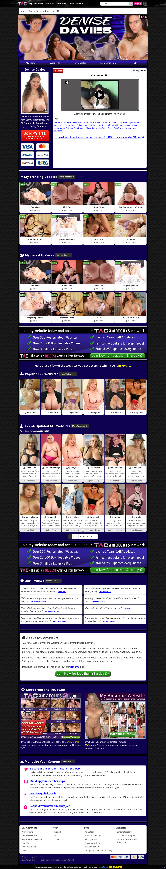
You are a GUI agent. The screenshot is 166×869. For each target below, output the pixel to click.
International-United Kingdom (96, 122)
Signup (138, 3)
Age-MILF (57, 122)
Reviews (74, 666)
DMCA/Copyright (92, 843)
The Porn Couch (98, 601)
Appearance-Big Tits (72, 122)
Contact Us (58, 839)
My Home (30, 62)
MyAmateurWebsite (95, 745)
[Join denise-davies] (100, 94)
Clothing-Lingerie (116, 125)
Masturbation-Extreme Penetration (68, 128)
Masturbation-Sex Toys (96, 128)
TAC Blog (26, 843)
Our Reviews (27, 832)
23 (95, 536)
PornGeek (62, 591)
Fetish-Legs (82, 125)
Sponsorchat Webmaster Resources (127, 840)
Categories (61, 3)
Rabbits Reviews (59, 621)
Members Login (108, 62)
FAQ (55, 835)
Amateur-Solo (131, 125)
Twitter (25, 850)
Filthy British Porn (38, 601)
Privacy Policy (102, 867)
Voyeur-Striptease (119, 122)
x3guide (127, 608)
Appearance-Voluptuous (64, 125)
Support (57, 832)
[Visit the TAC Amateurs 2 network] (50, 716)
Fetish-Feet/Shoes (115, 128)
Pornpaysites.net (52, 611)
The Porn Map (105, 591)
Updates (49, 3)
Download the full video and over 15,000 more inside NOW (97, 137)
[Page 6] (91, 536)
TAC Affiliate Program (126, 835)
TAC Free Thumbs (29, 847)
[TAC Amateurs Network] (22, 4)
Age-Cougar (134, 122)
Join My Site (123, 365)
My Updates (80, 62)
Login (71, 3)
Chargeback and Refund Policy (98, 850)
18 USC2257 (90, 832)
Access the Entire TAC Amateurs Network (35, 135)
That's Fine (116, 867)
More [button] (78, 3)
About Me (55, 62)
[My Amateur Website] (115, 716)
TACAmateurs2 (71, 741)
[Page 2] (87, 536)
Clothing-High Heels (97, 125)
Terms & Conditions (93, 835)
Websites (38, 3)
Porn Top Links (109, 621)
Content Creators (124, 832)
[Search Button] (131, 4)
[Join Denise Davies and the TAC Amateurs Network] (27, 146)
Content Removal (92, 847)
